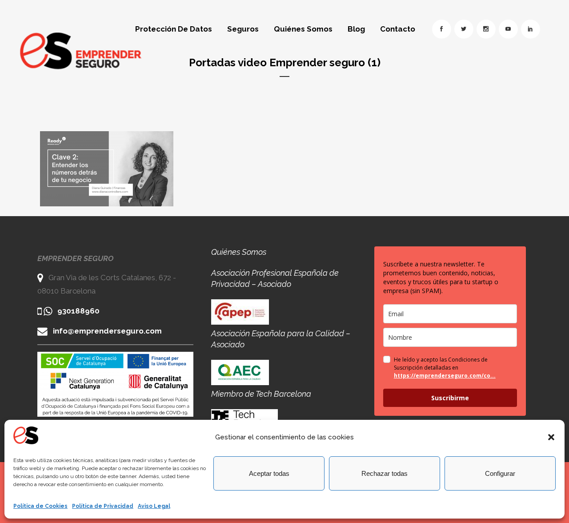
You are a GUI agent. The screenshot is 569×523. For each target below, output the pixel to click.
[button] (551, 437)
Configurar (500, 473)
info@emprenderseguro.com (107, 330)
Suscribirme (450, 398)
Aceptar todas (269, 473)
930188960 (78, 310)
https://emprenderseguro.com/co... (445, 375)
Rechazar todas (384, 473)
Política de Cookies (40, 506)
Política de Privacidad (102, 506)
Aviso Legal (154, 506)
